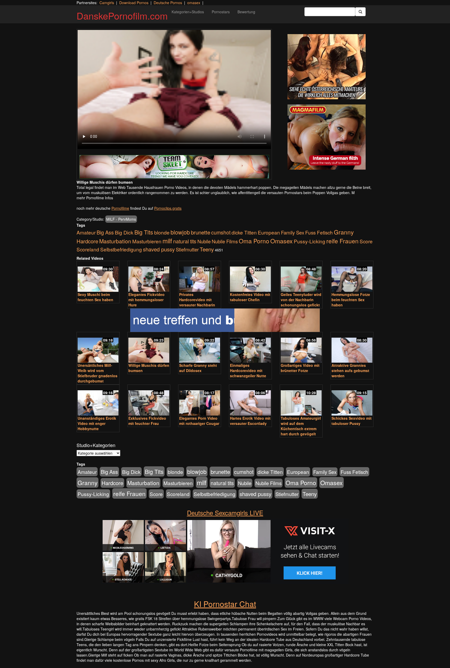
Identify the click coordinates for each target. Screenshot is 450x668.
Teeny (207, 249)
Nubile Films (225, 241)
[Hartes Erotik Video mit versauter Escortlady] (250, 401)
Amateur (86, 232)
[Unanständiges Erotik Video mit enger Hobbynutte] (98, 401)
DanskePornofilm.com (122, 15)
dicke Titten (244, 232)
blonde (162, 232)
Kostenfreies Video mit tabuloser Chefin (250, 297)
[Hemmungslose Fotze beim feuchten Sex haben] (352, 277)
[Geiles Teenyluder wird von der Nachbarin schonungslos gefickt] (301, 277)
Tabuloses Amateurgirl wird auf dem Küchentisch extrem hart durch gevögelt (301, 426)
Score (366, 241)
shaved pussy (159, 249)
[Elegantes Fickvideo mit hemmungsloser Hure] (148, 277)
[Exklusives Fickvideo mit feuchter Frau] (148, 401)
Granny (344, 232)
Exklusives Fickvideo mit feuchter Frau (147, 421)
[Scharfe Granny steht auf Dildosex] (199, 348)
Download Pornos (133, 2)
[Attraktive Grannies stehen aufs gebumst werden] (352, 348)
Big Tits (143, 232)
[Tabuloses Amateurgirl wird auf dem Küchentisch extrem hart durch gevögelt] (301, 401)
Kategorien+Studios (188, 11)
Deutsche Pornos (168, 2)
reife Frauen (342, 241)
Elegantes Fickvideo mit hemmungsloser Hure (146, 299)
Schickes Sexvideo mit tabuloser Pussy (352, 421)
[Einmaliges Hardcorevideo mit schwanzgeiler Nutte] (250, 348)
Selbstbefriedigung (121, 249)
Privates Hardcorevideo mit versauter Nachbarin (197, 299)
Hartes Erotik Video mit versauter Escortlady (250, 421)
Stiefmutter (187, 249)
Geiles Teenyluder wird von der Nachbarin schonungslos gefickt (301, 299)
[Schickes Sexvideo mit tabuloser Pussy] (352, 401)
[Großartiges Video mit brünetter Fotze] (301, 348)
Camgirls (106, 2)
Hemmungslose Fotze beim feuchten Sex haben (351, 299)
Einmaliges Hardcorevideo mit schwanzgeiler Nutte (248, 370)
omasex (193, 2)
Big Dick (124, 232)
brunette (200, 232)
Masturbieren (146, 241)
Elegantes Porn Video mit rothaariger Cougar (199, 421)
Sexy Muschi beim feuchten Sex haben (95, 297)
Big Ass (105, 232)
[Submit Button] (360, 11)
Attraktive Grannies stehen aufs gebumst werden (350, 370)
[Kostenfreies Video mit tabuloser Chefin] (250, 277)
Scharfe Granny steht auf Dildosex (198, 368)
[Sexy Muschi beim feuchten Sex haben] (98, 277)
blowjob (180, 232)
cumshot (220, 232)
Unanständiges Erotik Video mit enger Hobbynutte (97, 423)
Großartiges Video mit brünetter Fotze (300, 368)
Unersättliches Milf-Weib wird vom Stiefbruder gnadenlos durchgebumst (97, 373)
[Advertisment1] (326, 66)
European (269, 232)
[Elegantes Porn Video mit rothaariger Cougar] (199, 401)
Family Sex (292, 232)
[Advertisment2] (326, 137)
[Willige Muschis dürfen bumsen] (148, 348)
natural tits (184, 241)
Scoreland (88, 249)
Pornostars (221, 11)
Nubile (204, 241)
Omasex (281, 240)
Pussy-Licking (309, 241)
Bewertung (246, 11)
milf (167, 240)
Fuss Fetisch (319, 232)
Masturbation (115, 241)
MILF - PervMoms (121, 219)
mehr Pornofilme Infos (95, 197)
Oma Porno (254, 241)
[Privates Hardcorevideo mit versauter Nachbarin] (199, 277)
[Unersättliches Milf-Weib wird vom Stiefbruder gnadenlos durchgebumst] (98, 348)
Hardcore (87, 241)
